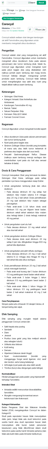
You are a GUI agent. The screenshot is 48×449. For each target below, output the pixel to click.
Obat (16, 10)
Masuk (41, 3)
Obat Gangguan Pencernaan (35, 10)
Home (4, 10)
